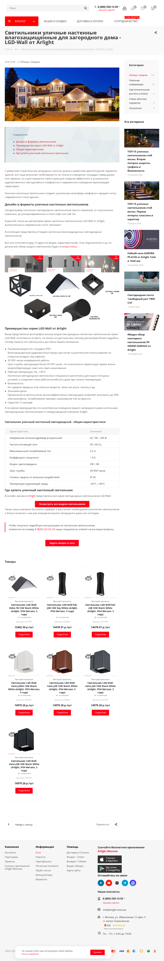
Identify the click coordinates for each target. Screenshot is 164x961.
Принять (97, 952)
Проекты (10, 861)
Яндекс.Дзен (117, 883)
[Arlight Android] (110, 869)
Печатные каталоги (47, 865)
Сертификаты (44, 861)
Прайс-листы (43, 870)
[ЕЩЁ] (153, 21)
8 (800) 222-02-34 (45, 529)
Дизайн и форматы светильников (36, 141)
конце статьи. (70, 246)
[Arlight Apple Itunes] (110, 859)
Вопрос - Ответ (75, 857)
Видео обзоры (75, 865)
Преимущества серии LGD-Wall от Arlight (39, 145)
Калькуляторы (44, 874)
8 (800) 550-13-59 (108, 6)
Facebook (133, 883)
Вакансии (41, 879)
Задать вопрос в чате (62, 543)
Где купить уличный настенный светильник (42, 153)
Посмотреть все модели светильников (62, 504)
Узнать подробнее (30, 954)
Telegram (125, 883)
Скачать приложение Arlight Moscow (17, 867)
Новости (41, 857)
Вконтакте (101, 883)
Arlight (32, 495)
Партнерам (11, 857)
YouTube (109, 883)
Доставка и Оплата (78, 852)
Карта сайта (73, 870)
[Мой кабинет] (124, 8)
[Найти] (85, 8)
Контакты (10, 852)
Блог (38, 852)
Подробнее (24, 634)
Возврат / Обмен (76, 861)
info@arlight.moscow (114, 909)
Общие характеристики (30, 149)
